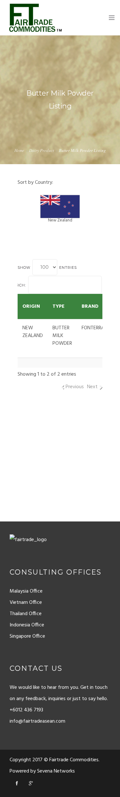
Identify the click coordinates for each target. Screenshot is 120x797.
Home (19, 150)
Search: (17, 285)
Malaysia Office (26, 591)
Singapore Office (27, 636)
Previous (75, 387)
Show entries (47, 267)
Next (92, 387)
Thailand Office (26, 614)
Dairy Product (41, 150)
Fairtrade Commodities (74, 760)
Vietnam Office (26, 602)
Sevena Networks (56, 771)
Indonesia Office (27, 625)
